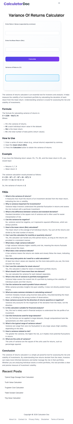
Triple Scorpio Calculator (14, 393)
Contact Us (22, 419)
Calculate (32, 59)
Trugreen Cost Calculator (14, 388)
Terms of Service (57, 419)
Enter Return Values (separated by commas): (20, 24)
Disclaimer (45, 419)
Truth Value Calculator (13, 382)
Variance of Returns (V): (13, 67)
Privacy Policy (34, 419)
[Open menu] (64, 3)
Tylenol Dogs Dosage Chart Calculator (19, 377)
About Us (12, 419)
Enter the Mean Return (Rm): (15, 40)
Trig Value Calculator (13, 398)
